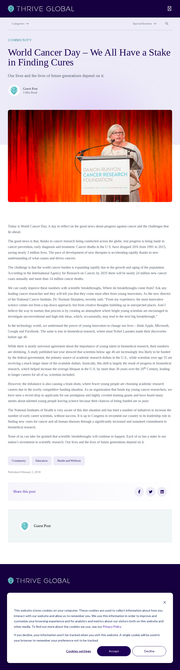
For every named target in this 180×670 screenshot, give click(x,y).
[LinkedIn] (162, 492)
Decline (149, 651)
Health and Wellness (69, 460)
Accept (114, 651)
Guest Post (30, 88)
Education (42, 460)
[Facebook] (139, 492)
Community (20, 40)
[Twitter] (150, 492)
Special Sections (142, 23)
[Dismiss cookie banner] (164, 602)
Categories (18, 23)
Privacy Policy (112, 626)
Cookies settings (78, 651)
